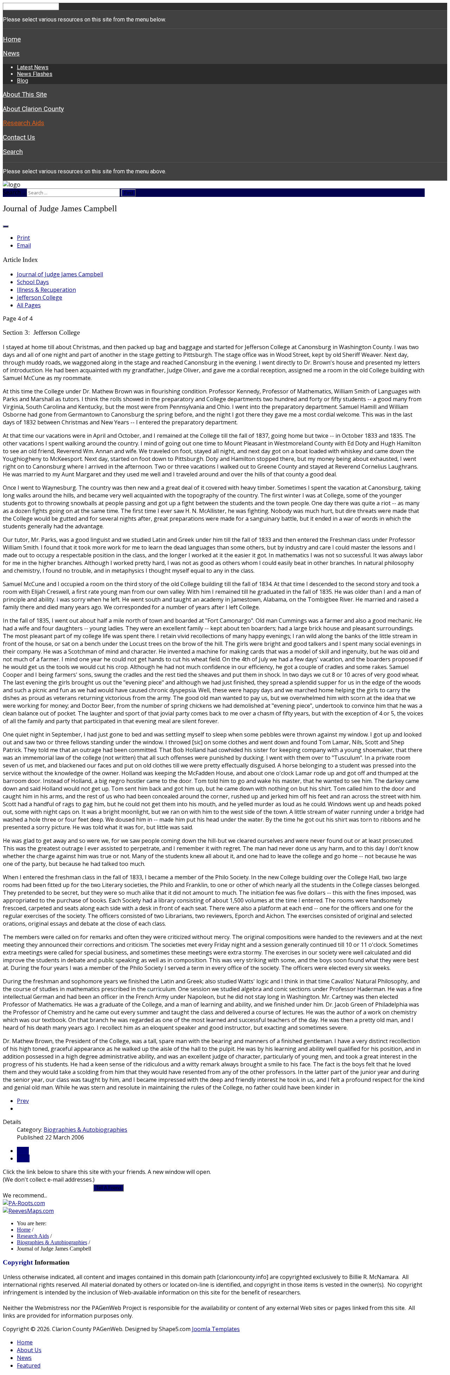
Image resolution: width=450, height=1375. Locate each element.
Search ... (14, 192)
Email (24, 245)
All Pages (29, 305)
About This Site (25, 94)
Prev (23, 1101)
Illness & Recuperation (46, 290)
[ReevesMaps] (28, 1211)
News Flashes (34, 74)
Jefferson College (39, 297)
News (11, 53)
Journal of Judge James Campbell (60, 274)
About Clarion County (33, 109)
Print (23, 238)
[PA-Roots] (24, 1203)
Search (13, 152)
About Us (29, 1350)
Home (12, 39)
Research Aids (23, 123)
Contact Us (19, 137)
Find (128, 192)
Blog (22, 80)
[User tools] (5, 226)
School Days (33, 282)
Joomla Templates (216, 1329)
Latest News (33, 67)
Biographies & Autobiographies (85, 1129)
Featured (28, 1365)
